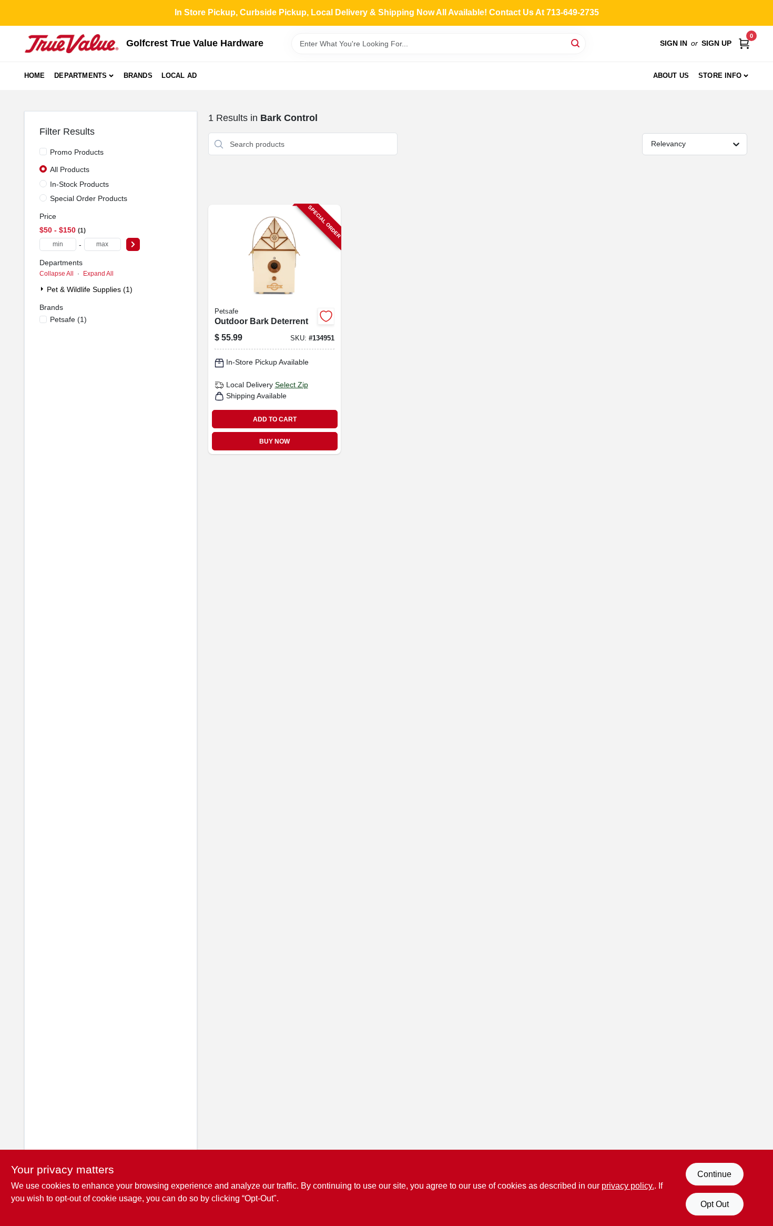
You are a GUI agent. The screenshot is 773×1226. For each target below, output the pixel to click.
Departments (80, 75)
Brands (138, 75)
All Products (69, 169)
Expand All (98, 273)
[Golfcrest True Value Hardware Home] (71, 43)
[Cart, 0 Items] (744, 43)
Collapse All (56, 273)
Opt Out (714, 1204)
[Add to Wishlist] (326, 316)
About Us (671, 75)
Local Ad (179, 75)
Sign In (673, 43)
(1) (68, 319)
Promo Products (77, 152)
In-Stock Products (79, 184)
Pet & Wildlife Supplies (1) (90, 289)
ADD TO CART (275, 419)
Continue (714, 1174)
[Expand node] (43, 289)
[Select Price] (133, 244)
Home (34, 75)
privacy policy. (628, 1185)
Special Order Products (88, 198)
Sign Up (716, 43)
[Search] (576, 43)
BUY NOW (274, 441)
